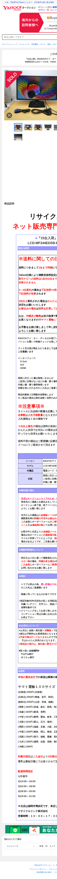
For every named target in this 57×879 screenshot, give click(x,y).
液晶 (49, 44)
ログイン (42, 10)
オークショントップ (9, 44)
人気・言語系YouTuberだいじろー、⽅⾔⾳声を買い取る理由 (29, 2)
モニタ (42, 44)
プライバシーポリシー (38, 869)
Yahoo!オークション (43, 865)
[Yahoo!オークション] (19, 6)
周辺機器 (34, 44)
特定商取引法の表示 (44, 872)
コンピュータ (24, 44)
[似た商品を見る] (9, 115)
